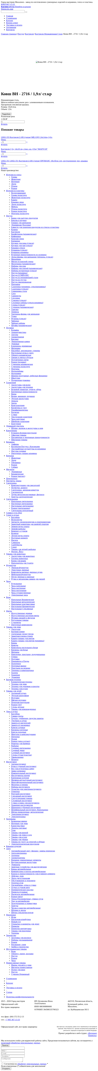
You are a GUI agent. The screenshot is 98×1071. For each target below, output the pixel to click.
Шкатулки (15, 378)
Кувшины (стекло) (19, 250)
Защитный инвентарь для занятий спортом (30, 524)
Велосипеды (16, 520)
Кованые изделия (13, 846)
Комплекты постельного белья (24, 647)
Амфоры (15, 444)
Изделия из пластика (15, 191)
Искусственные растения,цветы (25, 616)
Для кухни (15, 629)
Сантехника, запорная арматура (25, 490)
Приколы (15, 926)
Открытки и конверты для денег (25, 924)
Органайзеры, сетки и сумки (23, 885)
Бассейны (15, 517)
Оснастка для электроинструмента (26, 789)
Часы (8, 581)
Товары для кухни (19, 837)
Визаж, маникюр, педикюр (23, 396)
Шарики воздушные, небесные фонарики (29, 376)
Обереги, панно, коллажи (22, 954)
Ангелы (14, 335)
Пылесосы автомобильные (22, 894)
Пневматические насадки (22, 890)
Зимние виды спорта (20, 526)
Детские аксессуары (20, 398)
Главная (9, 16)
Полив (14, 739)
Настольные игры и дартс (22, 353)
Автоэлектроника (19, 853)
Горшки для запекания (21, 223)
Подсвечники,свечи (20, 360)
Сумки (14, 414)
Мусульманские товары (16, 949)
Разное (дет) (16, 705)
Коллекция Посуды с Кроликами (25, 446)
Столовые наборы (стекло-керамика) (27, 303)
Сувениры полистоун (20, 367)
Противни (15, 284)
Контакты (10, 30)
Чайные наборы (18, 323)
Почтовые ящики (18, 666)
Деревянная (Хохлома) (21, 225)
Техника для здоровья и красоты (25, 686)
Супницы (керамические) (22, 307)
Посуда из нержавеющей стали (24, 277)
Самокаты (15, 542)
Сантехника (11, 483)
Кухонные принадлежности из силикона (28, 255)
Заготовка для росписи (21, 938)
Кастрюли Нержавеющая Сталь (48, 34)
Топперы (15, 933)
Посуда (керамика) (19, 273)
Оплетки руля (17, 883)
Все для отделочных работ (22, 769)
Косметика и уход (19, 408)
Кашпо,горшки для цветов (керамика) (27, 641)
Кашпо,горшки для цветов (22, 638)
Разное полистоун (19, 211)
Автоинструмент (18, 764)
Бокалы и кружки (19, 220)
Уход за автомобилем (20, 901)
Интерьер (15, 181)
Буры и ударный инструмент (23, 766)
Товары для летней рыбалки (23, 549)
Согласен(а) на (26, 1064)
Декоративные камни (20, 341)
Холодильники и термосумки (24, 903)
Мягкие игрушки (18, 700)
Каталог (9, 20)
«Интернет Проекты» (92, 1034)
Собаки (14, 467)
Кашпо (14, 200)
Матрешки (15, 348)
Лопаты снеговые (19, 828)
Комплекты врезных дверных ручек (26, 572)
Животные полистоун (20, 197)
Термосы (15, 312)
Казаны (14, 229)
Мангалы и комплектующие (23, 734)
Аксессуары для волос (21, 385)
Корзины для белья (19, 650)
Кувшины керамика (19, 252)
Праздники (11, 915)
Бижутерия (16, 424)
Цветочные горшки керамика (24, 453)
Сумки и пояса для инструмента (25, 803)
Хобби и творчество (20, 947)
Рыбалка (15, 746)
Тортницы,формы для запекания (25, 314)
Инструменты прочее (20, 775)
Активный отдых (18, 693)
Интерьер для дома (19, 823)
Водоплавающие (18, 193)
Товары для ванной (19, 833)
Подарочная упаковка (20, 380)
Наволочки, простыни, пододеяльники (28, 654)
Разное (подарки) (18, 362)
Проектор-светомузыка (21, 928)
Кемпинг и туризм (19, 531)
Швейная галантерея (20, 421)
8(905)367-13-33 (8, 4)
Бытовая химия (17, 631)
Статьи (9, 992)
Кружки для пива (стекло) (22, 243)
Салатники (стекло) (19, 289)
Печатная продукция (20, 702)
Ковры (14, 643)
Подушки (15, 659)
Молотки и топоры (19, 785)
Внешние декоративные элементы (26, 860)
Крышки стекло (18, 248)
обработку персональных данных (31, 1064)
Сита (13, 293)
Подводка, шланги (19, 488)
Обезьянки (16, 462)
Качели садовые (18, 727)
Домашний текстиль (15, 426)
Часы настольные (18, 590)
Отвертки (15, 791)
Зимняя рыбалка (18, 529)
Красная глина (17, 239)
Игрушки (15, 698)
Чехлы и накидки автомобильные (26, 908)
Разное (14, 188)
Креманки (15, 241)
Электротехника (18, 817)
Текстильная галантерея (21, 417)
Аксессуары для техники (22, 387)
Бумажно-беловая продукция (23, 433)
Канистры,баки (18, 826)
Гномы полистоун (19, 195)
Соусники (15, 298)
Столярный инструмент (21, 801)
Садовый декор (17, 750)
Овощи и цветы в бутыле (22, 357)
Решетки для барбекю (20, 743)
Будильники (16, 584)
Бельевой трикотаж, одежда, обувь (26, 389)
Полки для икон (18, 970)
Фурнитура (11, 565)
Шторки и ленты (18, 910)
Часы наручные (18, 419)
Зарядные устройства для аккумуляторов (29, 867)
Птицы (14, 186)
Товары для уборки (19, 839)
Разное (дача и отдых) (20, 741)
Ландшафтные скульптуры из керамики (28, 449)
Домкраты (15, 865)
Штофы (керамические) (21, 325)
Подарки (10, 328)
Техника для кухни (19, 689)
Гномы (14, 177)
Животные (16, 179)
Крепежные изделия (20, 778)
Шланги (14, 759)
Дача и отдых (12, 711)
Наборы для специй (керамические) (26, 268)
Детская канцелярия (20, 695)
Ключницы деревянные (21, 346)
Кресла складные (18, 732)
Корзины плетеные (19, 730)
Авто (8, 849)
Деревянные (16, 472)
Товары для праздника (21, 931)
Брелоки (15, 339)
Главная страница (8, 34)
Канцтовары (11, 430)
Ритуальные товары (19, 620)
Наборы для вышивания (21, 940)
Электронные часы (19, 595)
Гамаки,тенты (17, 716)
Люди (13, 184)
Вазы (8, 597)
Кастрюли (29, 34)
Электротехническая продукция (25, 844)
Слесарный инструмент (21, 796)
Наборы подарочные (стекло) (24, 271)
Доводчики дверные (20, 570)
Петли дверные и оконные (22, 577)
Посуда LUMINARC (20, 275)
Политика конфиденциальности (20, 997)
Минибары (16, 259)
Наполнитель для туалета (22, 563)
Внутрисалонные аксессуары (24, 862)
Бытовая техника (13, 679)
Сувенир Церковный (20, 974)
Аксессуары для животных (23, 556)
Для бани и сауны (19, 721)
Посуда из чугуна (18, 280)
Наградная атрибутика (21, 919)
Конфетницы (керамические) (23, 234)
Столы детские (17, 707)
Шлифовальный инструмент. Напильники (29, 810)
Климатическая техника (21, 682)
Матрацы (15, 652)
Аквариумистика (18, 332)
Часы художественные (21, 593)
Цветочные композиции (21, 625)
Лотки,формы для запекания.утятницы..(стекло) (32, 257)
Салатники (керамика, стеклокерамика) (28, 287)
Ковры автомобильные (21, 869)
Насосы (14, 540)
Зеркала (14, 401)
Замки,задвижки (18, 771)
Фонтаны (15, 369)
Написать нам (7, 9)
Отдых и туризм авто (20, 887)
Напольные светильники (22, 501)
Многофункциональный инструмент (27, 782)
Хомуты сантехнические (22, 497)
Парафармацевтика (19, 410)
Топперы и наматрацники (22, 670)
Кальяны (15, 330)
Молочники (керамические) (23, 264)
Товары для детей (13, 691)
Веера (13, 394)
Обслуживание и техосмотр (23, 880)
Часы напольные (18, 586)
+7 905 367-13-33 (12, 1020)
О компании (11, 18)
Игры (13, 917)
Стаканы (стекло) (18, 300)
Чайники (15, 321)
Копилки (10, 456)
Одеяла (14, 657)
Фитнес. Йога (17, 552)
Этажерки (15, 677)
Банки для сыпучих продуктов (24, 218)
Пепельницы (11, 478)
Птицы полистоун (19, 209)
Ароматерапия (17, 337)
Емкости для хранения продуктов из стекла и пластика (35, 227)
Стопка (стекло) (18, 305)
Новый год (16, 922)
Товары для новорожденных (23, 709)
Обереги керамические (21, 355)
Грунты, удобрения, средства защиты (27, 718)
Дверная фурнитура (19, 568)
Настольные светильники (22, 506)
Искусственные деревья (21, 613)
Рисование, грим (18, 944)
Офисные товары (18, 435)
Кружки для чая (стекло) (22, 245)
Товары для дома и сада (21, 835)
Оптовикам (11, 27)
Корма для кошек (18, 561)
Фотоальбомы (17, 371)
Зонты (14, 403)
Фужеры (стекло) (18, 319)
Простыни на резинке (20, 668)
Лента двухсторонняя (20, 878)
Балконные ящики (19, 821)
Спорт (14, 547)
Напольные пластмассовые (23, 604)
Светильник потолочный (22, 510)
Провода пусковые (19, 892)
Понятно (5, 1045)
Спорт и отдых (12, 515)
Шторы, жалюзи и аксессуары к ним (27, 428)
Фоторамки (16, 373)
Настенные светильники (22, 504)
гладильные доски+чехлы (22, 634)
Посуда (21, 34)
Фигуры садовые (18, 451)
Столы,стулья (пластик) (21, 755)
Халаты (14, 673)
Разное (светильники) (20, 508)
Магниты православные (21, 967)
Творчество (11, 935)
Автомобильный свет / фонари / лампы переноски (33, 851)
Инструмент (11, 762)
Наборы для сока (18, 266)
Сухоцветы (16, 622)
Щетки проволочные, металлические (27, 812)
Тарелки (15, 309)
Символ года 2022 (14, 513)
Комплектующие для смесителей (25, 485)
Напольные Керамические (22, 600)
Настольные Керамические (23, 606)
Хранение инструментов (22, 805)
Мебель (14, 207)
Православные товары (16, 963)
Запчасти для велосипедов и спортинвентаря (30, 522)
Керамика (10, 442)
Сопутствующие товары (21, 798)
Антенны (15, 855)
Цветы (9, 611)
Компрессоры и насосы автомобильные (28, 871)
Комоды (14, 645)
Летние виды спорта (20, 536)
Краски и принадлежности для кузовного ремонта (33, 874)
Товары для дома (13, 627)
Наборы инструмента (20, 787)
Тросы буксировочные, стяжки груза (27, 899)
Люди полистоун (18, 204)
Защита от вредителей (20, 723)
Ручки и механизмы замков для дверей (28, 579)
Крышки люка (17, 202)
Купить (4, 124)
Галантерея (11, 382)
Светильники (12, 499)
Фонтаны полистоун (20, 213)
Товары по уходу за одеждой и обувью (28, 842)
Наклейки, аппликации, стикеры (25, 351)
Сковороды (16, 296)
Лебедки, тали (17, 876)
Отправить (6, 1069)
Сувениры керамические (22, 364)
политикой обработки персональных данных (20, 1043)
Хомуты (14, 906)
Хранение (15, 675)
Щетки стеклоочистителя (22, 912)
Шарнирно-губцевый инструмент (26, 807)
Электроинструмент (20, 814)
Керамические (17, 474)
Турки (14, 316)
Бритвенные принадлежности (24, 392)
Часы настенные (18, 588)
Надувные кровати (19, 538)
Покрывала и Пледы (20, 661)
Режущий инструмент (20, 794)
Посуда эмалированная (21, 282)
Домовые (15, 344)
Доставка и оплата (14, 25)
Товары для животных (16, 554)
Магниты (10, 469)
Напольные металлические (23, 602)
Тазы (13, 830)
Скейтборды (16, 545)
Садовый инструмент (20, 753)
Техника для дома (19, 684)
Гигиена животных (19, 558)
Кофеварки (16, 236)
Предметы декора (13, 481)
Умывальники (17, 757)
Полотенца (16, 663)
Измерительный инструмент (23, 773)
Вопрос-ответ (12, 23)
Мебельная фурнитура (21, 574)
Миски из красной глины (22, 261)
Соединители (17, 492)
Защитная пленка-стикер (22, 636)
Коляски (15, 533)
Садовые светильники (21, 748)
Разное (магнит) (18, 476)
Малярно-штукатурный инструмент (26, 780)
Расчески (15, 412)
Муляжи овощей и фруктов (23, 618)
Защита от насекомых (20, 725)
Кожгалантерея (17, 405)
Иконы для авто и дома (21, 965)
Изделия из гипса (13, 175)
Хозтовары (11, 819)
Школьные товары (19, 440)
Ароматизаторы (18, 858)
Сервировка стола (19, 291)
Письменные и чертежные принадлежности (30, 437)
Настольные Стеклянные (22, 609)
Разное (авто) (17, 896)
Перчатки (15, 737)
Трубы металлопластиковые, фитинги (27, 494)
